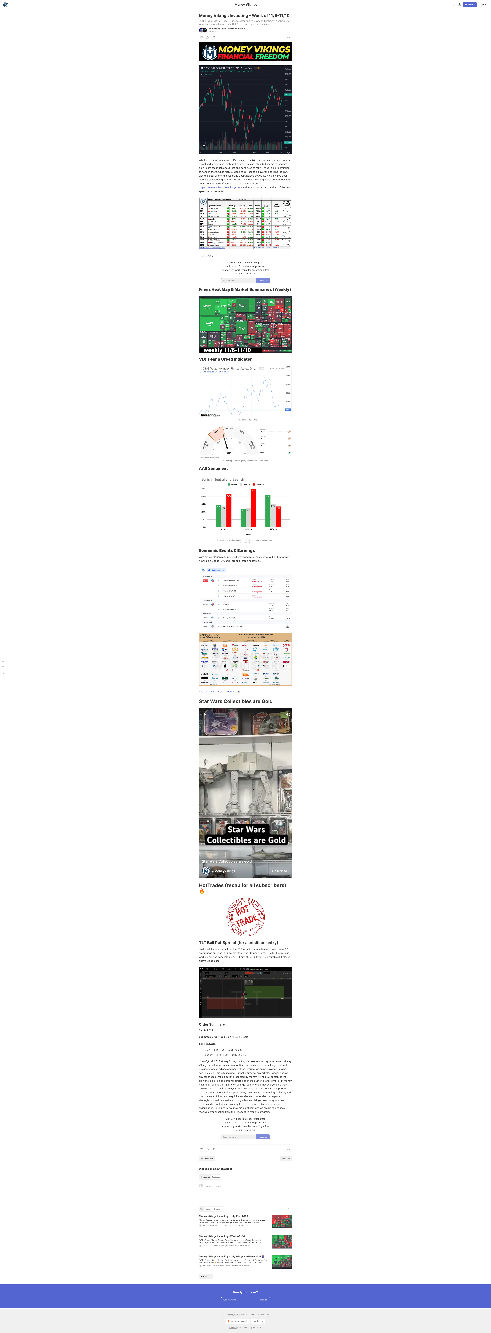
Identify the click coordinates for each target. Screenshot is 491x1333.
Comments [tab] (205, 1177)
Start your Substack (239, 1321)
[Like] (201, 37)
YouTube (204, 691)
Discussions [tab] (218, 1209)
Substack (233, 1327)
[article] (245, 1223)
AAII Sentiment (213, 468)
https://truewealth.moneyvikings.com (220, 187)
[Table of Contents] (3, 666)
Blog (213, 691)
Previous (209, 1158)
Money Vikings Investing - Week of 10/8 (222, 1236)
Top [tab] (201, 1209)
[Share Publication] (459, 4)
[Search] (453, 4)
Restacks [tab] (216, 1177)
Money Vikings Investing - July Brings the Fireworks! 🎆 (232, 1256)
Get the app (258, 1321)
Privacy (244, 1315)
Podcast (230, 691)
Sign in (483, 4)
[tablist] (210, 1177)
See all (204, 1276)
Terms (251, 1315)
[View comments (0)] (207, 37)
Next (284, 1158)
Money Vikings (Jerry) (217, 29)
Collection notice (262, 1315)
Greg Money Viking (237, 29)
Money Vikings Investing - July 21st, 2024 (223, 1216)
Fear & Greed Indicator (230, 359)
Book (221, 691)
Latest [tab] (208, 1209)
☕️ (238, 691)
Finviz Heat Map (214, 289)
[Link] (195, 289)
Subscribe (470, 4)
